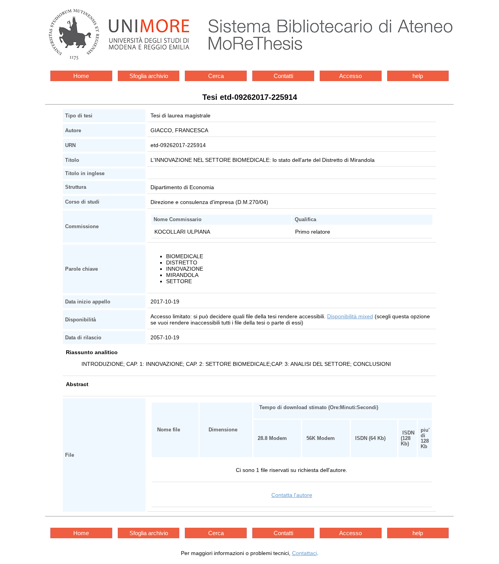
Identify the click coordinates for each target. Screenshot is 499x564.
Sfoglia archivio (148, 76)
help (417, 76)
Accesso (350, 76)
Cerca (216, 76)
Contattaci (304, 553)
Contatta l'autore (291, 495)
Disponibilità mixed (350, 316)
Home (81, 76)
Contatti (283, 76)
